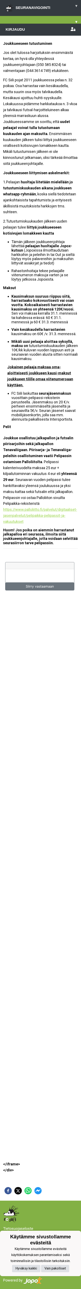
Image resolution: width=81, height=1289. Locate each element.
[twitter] (18, 1190)
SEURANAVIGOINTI (46, 7)
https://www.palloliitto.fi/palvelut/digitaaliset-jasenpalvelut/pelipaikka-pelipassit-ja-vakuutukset (40, 515)
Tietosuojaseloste (18, 1228)
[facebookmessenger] (38, 1190)
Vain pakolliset (55, 1268)
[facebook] (8, 1190)
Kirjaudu (15, 29)
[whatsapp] (28, 1190)
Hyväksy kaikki (26, 1268)
